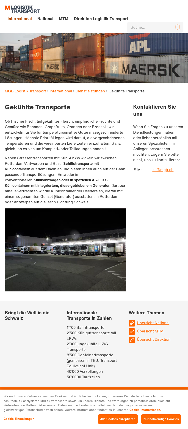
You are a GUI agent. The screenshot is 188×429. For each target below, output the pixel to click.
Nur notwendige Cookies (161, 419)
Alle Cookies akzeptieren (117, 419)
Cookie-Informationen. (145, 410)
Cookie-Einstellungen (19, 419)
